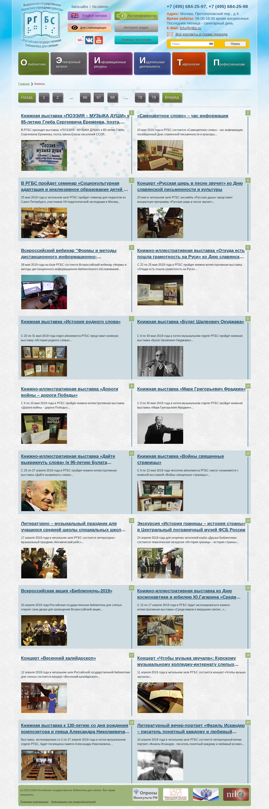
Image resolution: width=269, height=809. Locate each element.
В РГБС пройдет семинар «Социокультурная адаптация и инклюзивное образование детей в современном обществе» (73, 189)
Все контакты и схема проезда (201, 34)
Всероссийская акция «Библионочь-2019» (66, 590)
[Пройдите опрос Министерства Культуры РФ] (145, 794)
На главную (100, 6)
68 (112, 97)
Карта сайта (80, 6)
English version (94, 16)
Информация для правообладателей (73, 801)
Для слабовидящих (93, 27)
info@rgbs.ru (190, 28)
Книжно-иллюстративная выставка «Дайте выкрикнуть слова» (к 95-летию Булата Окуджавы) (68, 462)
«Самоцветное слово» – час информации (182, 115)
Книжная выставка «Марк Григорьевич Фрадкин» (191, 388)
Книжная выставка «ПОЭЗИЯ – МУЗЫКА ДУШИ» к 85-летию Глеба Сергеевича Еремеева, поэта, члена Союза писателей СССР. (75, 122)
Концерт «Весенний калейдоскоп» (58, 658)
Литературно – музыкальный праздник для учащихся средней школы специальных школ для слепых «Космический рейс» (71, 529)
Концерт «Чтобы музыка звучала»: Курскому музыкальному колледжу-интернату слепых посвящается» (186, 664)
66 (85, 97)
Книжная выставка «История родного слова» (71, 321)
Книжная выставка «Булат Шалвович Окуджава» (190, 321)
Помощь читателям (136, 40)
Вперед (172, 97)
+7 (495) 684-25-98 (228, 6)
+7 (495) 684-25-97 (186, 6)
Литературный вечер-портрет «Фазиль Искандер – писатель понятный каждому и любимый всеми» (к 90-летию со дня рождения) (191, 731)
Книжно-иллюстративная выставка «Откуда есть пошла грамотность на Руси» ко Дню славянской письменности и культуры (191, 256)
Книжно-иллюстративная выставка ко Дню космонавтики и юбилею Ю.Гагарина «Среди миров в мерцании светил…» (186, 597)
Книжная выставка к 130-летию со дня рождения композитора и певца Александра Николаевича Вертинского (74, 731)
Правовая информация (34, 801)
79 (154, 97)
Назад (27, 97)
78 (140, 97)
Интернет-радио (136, 27)
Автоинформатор (142, 16)
